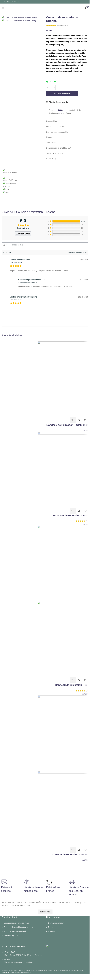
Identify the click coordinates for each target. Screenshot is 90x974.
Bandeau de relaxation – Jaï (71, 685)
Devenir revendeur (56, 923)
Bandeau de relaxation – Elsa (70, 515)
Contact (51, 931)
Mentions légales (11, 936)
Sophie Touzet (26, 972)
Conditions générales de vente (16, 923)
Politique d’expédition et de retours (18, 927)
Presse (51, 927)
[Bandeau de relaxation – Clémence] (63, 379)
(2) (87, 521)
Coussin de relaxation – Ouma (70, 854)
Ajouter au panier (62, 93)
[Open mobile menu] (3, 7)
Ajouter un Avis (23, 234)
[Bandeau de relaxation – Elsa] (63, 470)
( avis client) (62, 25)
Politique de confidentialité (15, 931)
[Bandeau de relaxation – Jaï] (63, 564)
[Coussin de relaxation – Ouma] (63, 733)
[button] (73, 420)
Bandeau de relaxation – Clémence (67, 424)
